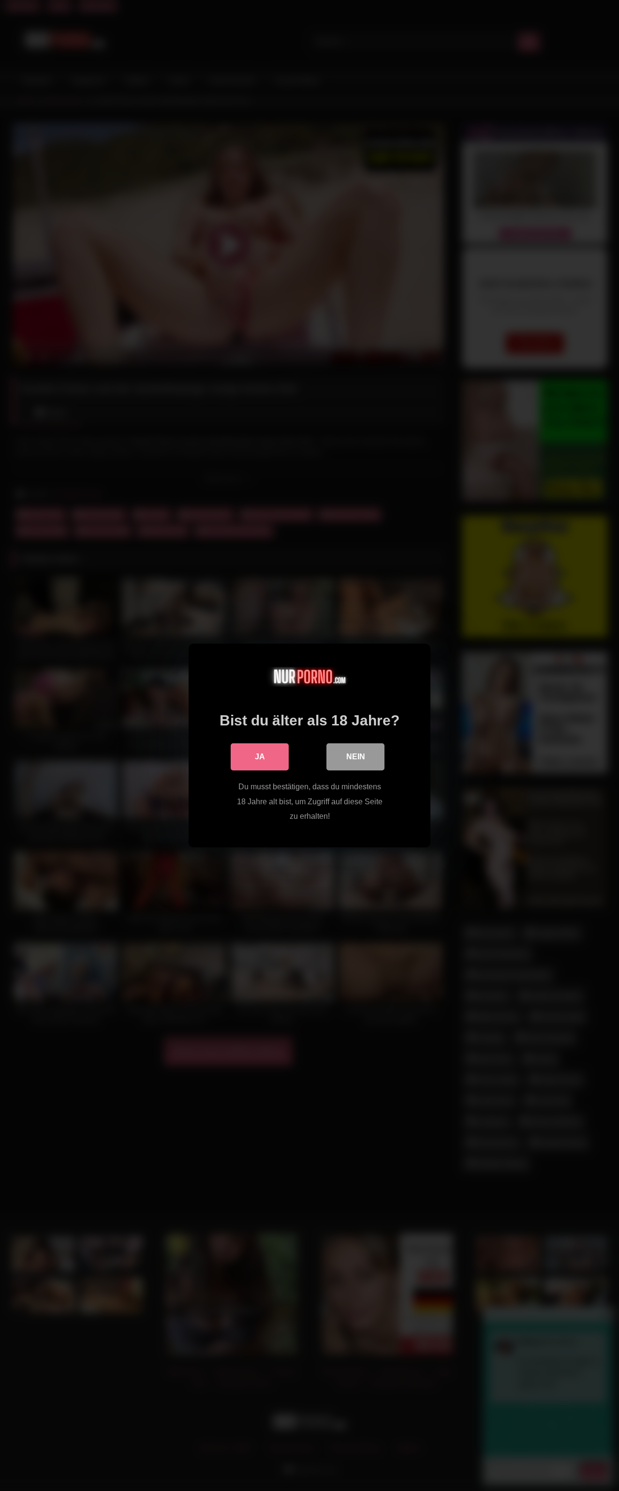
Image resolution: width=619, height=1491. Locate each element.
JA (260, 757)
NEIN (355, 757)
